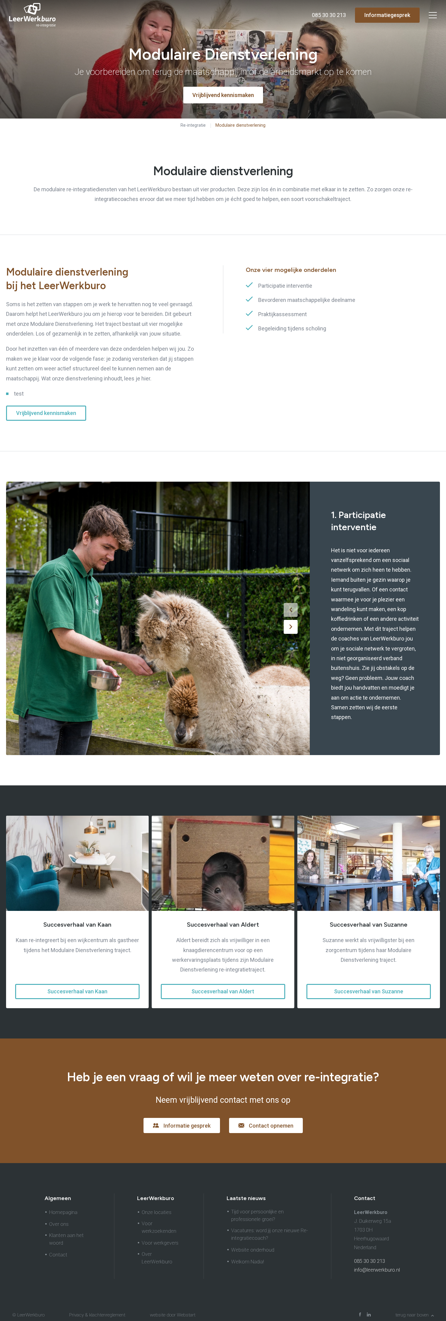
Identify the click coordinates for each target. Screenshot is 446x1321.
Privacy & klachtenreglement (97, 1315)
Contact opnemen (271, 1125)
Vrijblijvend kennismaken (46, 413)
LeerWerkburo (155, 1198)
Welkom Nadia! (247, 1262)
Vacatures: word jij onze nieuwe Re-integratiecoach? (269, 1234)
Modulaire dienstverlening (240, 125)
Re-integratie (193, 125)
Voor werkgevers (160, 1243)
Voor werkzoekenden (159, 1227)
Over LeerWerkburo (157, 1258)
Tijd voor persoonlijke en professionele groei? (257, 1215)
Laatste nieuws (246, 1198)
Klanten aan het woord (66, 1239)
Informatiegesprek (387, 15)
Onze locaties (156, 1212)
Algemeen (58, 1198)
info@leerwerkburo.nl (377, 1270)
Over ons (59, 1224)
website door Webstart (172, 1315)
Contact (58, 1255)
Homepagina (63, 1212)
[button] (291, 610)
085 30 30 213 (369, 1261)
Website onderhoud (252, 1250)
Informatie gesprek (187, 1125)
